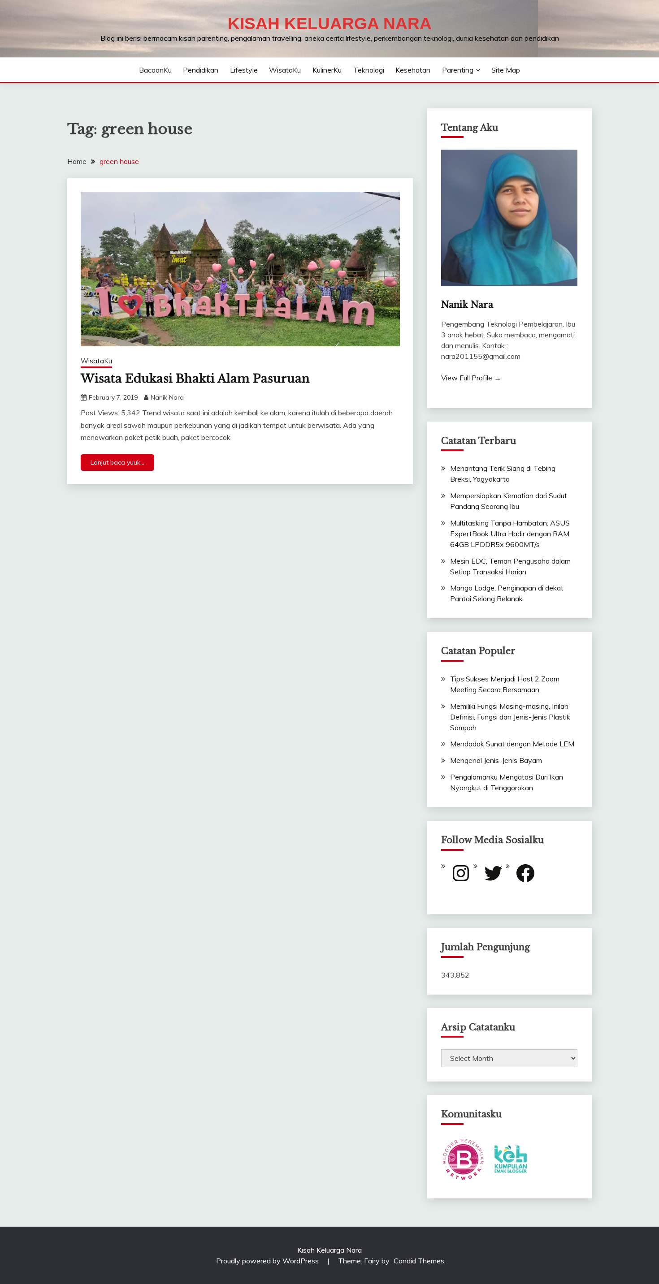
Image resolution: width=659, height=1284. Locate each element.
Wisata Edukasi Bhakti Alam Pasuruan (195, 378)
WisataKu (285, 69)
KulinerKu (327, 69)
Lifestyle (244, 69)
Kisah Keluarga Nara (330, 23)
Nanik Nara (167, 397)
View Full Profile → (471, 377)
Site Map (505, 69)
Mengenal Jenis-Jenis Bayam (496, 760)
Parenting (457, 69)
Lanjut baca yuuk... (117, 462)
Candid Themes (419, 1260)
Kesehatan (412, 69)
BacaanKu (155, 69)
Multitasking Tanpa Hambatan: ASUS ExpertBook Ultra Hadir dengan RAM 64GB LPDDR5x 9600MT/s (510, 533)
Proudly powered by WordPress (268, 1260)
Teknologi (368, 69)
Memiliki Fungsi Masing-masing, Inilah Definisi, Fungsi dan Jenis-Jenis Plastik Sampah (510, 717)
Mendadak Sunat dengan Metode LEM (512, 743)
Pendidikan (200, 69)
